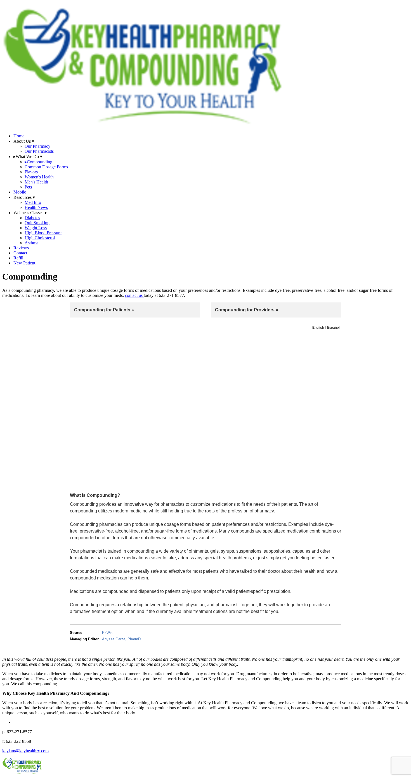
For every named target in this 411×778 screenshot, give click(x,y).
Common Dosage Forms (46, 166)
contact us (134, 295)
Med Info (33, 202)
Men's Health (36, 182)
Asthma (31, 242)
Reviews (21, 247)
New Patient (24, 263)
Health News (36, 207)
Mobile (19, 192)
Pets (28, 187)
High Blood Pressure (43, 232)
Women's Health (39, 177)
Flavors (31, 172)
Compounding (38, 161)
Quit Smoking (37, 222)
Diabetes (32, 217)
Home (18, 135)
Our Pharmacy (37, 146)
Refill (18, 258)
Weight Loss (36, 227)
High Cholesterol (40, 237)
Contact (20, 252)
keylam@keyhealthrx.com (25, 750)
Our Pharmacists (39, 151)
